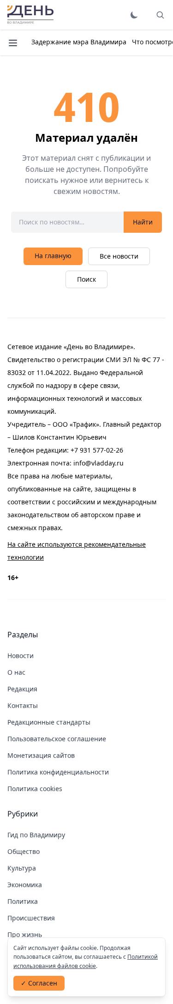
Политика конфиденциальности (58, 772)
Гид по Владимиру (36, 834)
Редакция (22, 688)
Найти (143, 222)
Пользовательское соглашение (56, 738)
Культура (21, 868)
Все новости (119, 256)
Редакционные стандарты (48, 722)
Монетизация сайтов (41, 755)
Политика (22, 901)
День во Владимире (30, 15)
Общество (23, 851)
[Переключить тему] (134, 14)
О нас (16, 672)
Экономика (24, 884)
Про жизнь (24, 934)
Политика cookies (34, 788)
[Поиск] (160, 14)
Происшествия (31, 917)
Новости (20, 655)
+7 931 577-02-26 (97, 450)
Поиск (86, 279)
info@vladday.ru (98, 463)
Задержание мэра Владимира (78, 41)
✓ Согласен (39, 983)
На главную (53, 255)
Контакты (22, 705)
